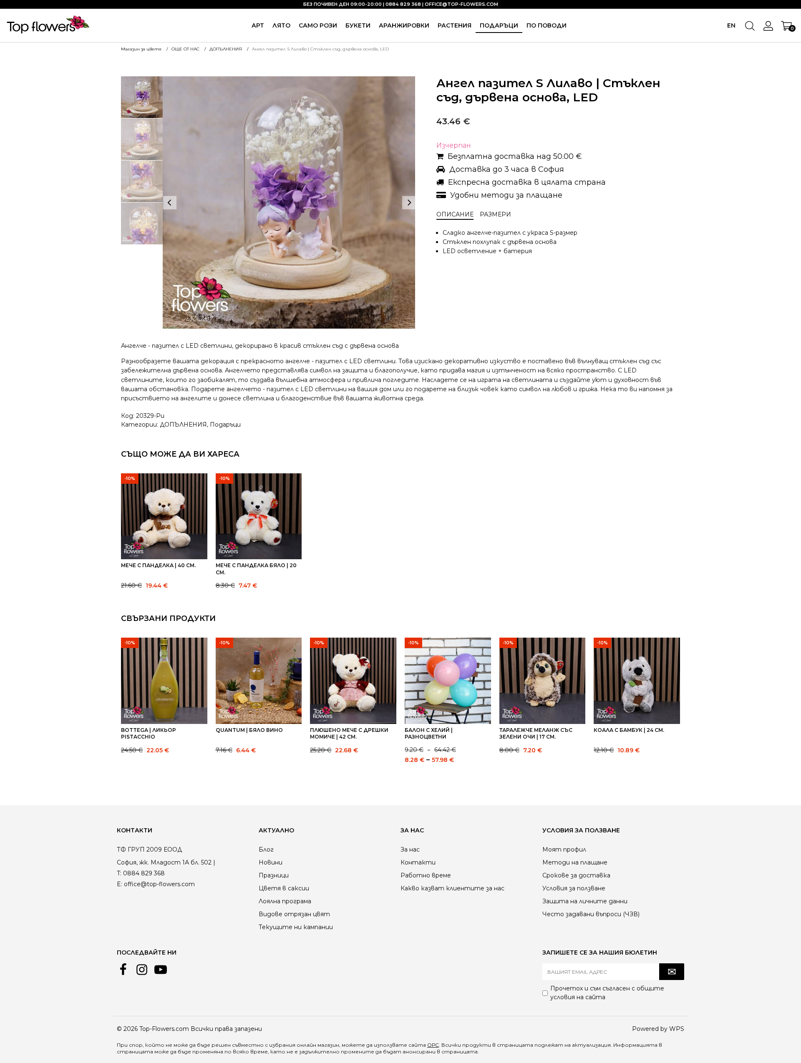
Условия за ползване (573, 888)
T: (119, 873)
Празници (274, 875)
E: (119, 884)
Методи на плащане (574, 862)
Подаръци (225, 424)
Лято (281, 25)
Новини (270, 862)
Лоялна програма (285, 901)
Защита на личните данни (584, 901)
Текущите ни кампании (296, 927)
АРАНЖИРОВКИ (404, 25)
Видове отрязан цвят (294, 914)
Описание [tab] (455, 214)
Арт (258, 25)
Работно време (425, 875)
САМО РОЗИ (318, 25)
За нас (410, 849)
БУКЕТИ (357, 25)
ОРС (433, 1045)
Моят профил (564, 849)
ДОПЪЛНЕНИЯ (183, 424)
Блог (266, 849)
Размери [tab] (495, 214)
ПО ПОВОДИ (546, 25)
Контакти (418, 862)
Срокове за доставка (576, 875)
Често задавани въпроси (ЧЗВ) (591, 914)
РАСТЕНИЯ (454, 25)
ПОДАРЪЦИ (499, 25)
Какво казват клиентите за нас (452, 888)
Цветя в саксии (284, 888)
